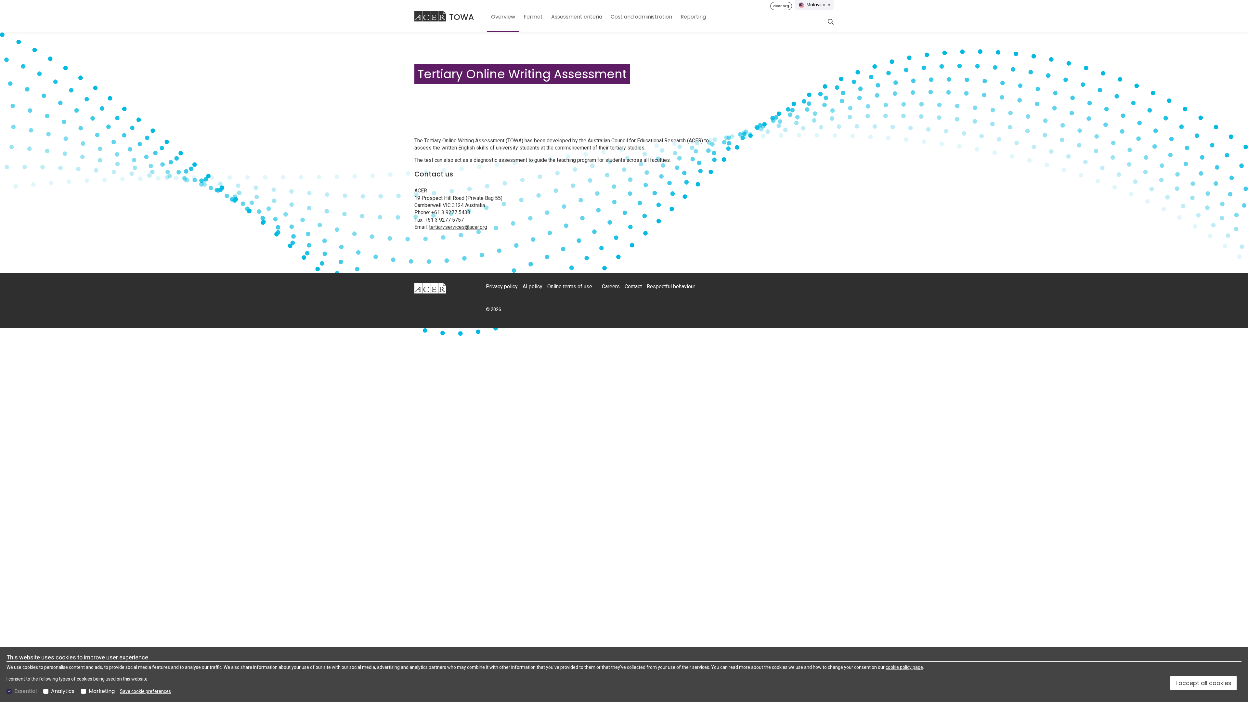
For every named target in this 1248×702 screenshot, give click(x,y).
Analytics (62, 691)
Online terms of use (569, 286)
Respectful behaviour (671, 286)
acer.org (781, 5)
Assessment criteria (576, 16)
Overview (503, 16)
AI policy (532, 286)
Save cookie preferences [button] (145, 691)
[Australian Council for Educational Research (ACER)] (430, 16)
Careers (611, 286)
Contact (633, 286)
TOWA (461, 17)
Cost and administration (641, 16)
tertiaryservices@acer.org (458, 227)
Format (533, 16)
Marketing (102, 691)
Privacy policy (502, 286)
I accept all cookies (1203, 683)
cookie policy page (904, 667)
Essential (25, 691)
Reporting (693, 16)
